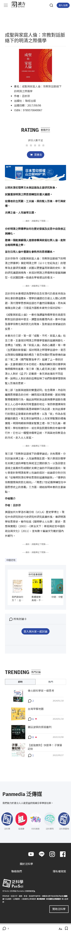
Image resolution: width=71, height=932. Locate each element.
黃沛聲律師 (41, 899)
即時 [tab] (20, 681)
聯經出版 (30, 101)
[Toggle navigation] (5, 5)
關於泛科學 (26, 864)
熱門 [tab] (50, 681)
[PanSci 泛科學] (19, 4)
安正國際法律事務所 (53, 899)
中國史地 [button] (11, 560)
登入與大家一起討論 (35, 631)
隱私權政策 (59, 871)
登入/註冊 (63, 5)
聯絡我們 (16, 871)
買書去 (38, 155)
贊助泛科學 (59, 909)
